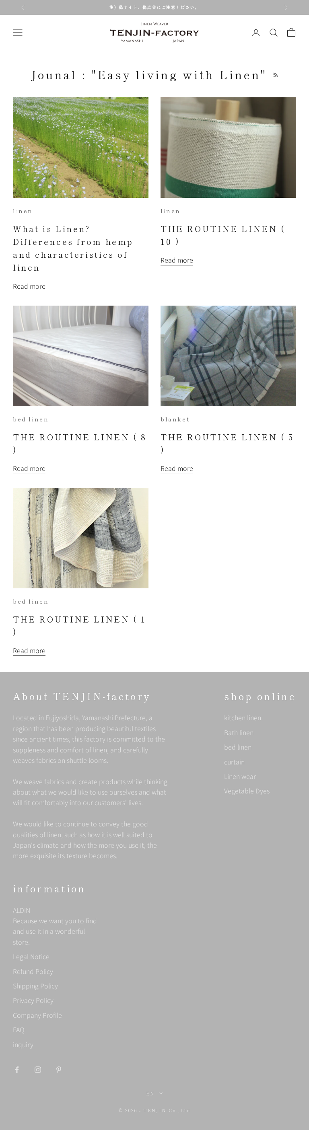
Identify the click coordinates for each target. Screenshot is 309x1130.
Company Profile (37, 1015)
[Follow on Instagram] (38, 1070)
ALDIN (55, 926)
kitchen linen (242, 717)
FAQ (19, 1029)
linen (23, 210)
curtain (234, 761)
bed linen (31, 419)
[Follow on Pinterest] (59, 1070)
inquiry (23, 1044)
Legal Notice (31, 956)
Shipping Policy (35, 985)
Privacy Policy (33, 1000)
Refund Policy (33, 971)
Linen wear (240, 776)
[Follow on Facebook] (17, 1070)
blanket (175, 419)
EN (150, 1093)
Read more (29, 286)
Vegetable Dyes (247, 790)
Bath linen (238, 732)
